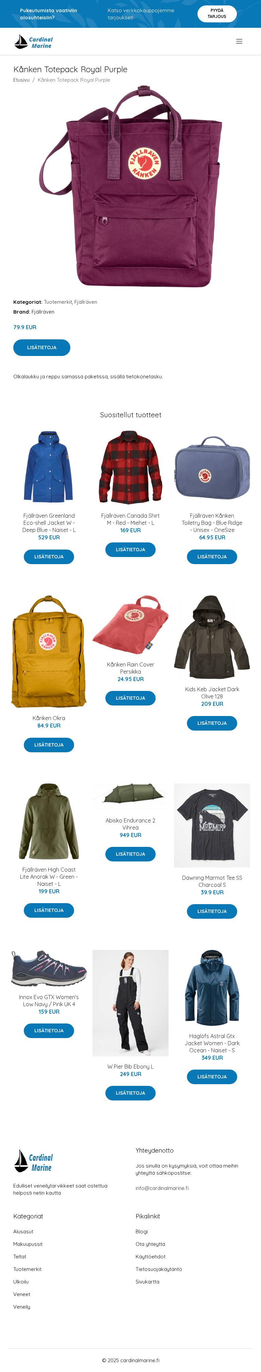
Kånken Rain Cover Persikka (130, 668)
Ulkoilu (21, 1281)
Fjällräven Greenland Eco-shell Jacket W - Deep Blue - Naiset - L (49, 522)
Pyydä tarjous (217, 13)
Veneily (21, 1307)
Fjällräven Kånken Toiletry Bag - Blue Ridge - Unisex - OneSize (212, 522)
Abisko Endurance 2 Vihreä (130, 824)
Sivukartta (147, 1281)
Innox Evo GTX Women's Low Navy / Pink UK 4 (49, 1001)
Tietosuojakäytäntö (159, 1269)
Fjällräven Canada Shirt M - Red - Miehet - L (130, 519)
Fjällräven (85, 302)
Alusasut (23, 1231)
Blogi (142, 1231)
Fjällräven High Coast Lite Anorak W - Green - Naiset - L (49, 876)
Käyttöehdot (151, 1256)
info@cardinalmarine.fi (162, 1188)
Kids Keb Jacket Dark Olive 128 (212, 693)
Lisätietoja (41, 347)
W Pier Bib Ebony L (130, 1066)
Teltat (19, 1256)
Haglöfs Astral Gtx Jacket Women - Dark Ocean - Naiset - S (212, 1043)
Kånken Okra (49, 718)
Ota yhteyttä (150, 1244)
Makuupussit (27, 1244)
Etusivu (21, 80)
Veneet (21, 1294)
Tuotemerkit (58, 302)
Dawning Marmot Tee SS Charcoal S (212, 881)
